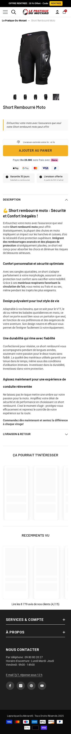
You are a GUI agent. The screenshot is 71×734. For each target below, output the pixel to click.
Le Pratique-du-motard (14, 20)
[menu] (5, 12)
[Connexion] (57, 12)
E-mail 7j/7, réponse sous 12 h (24, 674)
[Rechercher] (13, 12)
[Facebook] (10, 686)
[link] (16, 499)
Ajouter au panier (35, 150)
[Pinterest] (31, 686)
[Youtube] (42, 686)
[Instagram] (21, 686)
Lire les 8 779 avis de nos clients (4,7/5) (35, 604)
